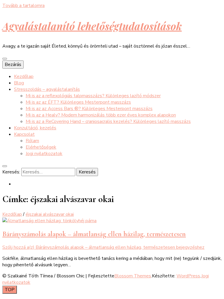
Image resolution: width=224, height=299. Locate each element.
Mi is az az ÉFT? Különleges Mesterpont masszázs (78, 102)
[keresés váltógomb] (4, 166)
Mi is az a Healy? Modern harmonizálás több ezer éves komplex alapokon (101, 115)
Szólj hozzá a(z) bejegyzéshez (103, 247)
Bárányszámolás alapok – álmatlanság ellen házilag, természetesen (94, 234)
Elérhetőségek (41, 147)
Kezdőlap (24, 76)
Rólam (32, 141)
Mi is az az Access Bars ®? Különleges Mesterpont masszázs (89, 108)
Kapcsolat (24, 134)
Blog (19, 83)
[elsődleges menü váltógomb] (4, 59)
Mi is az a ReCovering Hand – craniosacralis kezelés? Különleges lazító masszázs (108, 121)
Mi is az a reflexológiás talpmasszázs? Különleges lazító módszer (93, 96)
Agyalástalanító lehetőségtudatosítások (92, 26)
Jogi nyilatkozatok (44, 153)
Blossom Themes (132, 276)
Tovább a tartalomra (23, 5)
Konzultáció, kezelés (35, 128)
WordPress (188, 276)
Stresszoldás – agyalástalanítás (47, 89)
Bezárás (13, 64)
